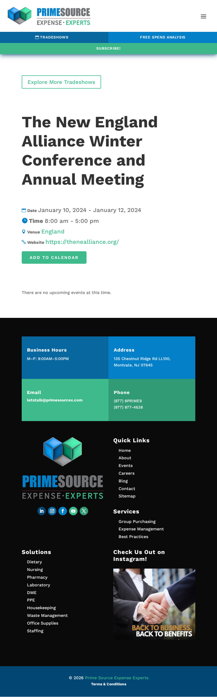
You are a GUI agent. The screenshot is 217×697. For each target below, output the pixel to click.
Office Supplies (42, 623)
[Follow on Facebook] (62, 511)
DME (32, 592)
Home (125, 450)
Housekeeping (41, 607)
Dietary (34, 561)
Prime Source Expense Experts (116, 677)
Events (126, 465)
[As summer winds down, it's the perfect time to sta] (154, 610)
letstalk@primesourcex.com (55, 400)
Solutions (36, 552)
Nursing (35, 569)
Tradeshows (54, 37)
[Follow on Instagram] (52, 511)
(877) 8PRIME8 (128, 401)
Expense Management (141, 528)
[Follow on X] (84, 511)
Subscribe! (108, 48)
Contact (127, 488)
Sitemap (127, 496)
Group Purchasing (137, 521)
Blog (123, 480)
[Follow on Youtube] (73, 511)
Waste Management (47, 615)
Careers (126, 473)
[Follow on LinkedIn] (41, 511)
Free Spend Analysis (163, 37)
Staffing (35, 630)
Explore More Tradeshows (61, 82)
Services (126, 511)
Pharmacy (37, 577)
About (125, 457)
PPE (31, 600)
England (53, 231)
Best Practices (133, 536)
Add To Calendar (54, 257)
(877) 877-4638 (128, 407)
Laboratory (38, 584)
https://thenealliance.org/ (82, 242)
